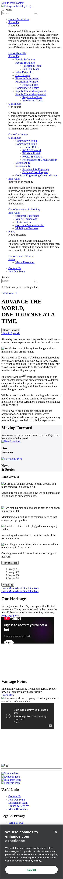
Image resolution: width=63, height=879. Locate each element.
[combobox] (17, 13)
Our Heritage (22, 75)
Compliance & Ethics (27, 87)
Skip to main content (12, 2)
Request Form (30, 84)
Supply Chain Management (30, 91)
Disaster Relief (30, 147)
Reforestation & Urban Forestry (39, 159)
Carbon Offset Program (35, 172)
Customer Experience (27, 215)
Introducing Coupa (32, 100)
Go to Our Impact (18, 134)
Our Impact (14, 103)
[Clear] (35, 13)
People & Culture (25, 59)
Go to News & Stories (20, 256)
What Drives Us (24, 72)
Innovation (14, 178)
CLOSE (31, 869)
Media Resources (24, 262)
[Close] (56, 832)
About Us (13, 22)
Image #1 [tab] (13, 568)
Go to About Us (17, 53)
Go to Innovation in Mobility (24, 209)
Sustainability (22, 162)
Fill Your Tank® (31, 153)
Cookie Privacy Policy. (28, 860)
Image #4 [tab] (13, 578)
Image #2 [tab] (13, 572)
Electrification (23, 222)
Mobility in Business (26, 228)
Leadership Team (31, 65)
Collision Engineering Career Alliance (36, 175)
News (11, 231)
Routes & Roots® (32, 156)
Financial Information (27, 78)
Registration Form (32, 97)
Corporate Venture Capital (29, 225)
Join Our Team (30, 68)
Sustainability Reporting (35, 169)
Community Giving (26, 140)
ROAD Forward (31, 150)
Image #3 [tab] (13, 575)
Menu (9, 9)
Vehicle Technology (26, 218)
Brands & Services (18, 19)
